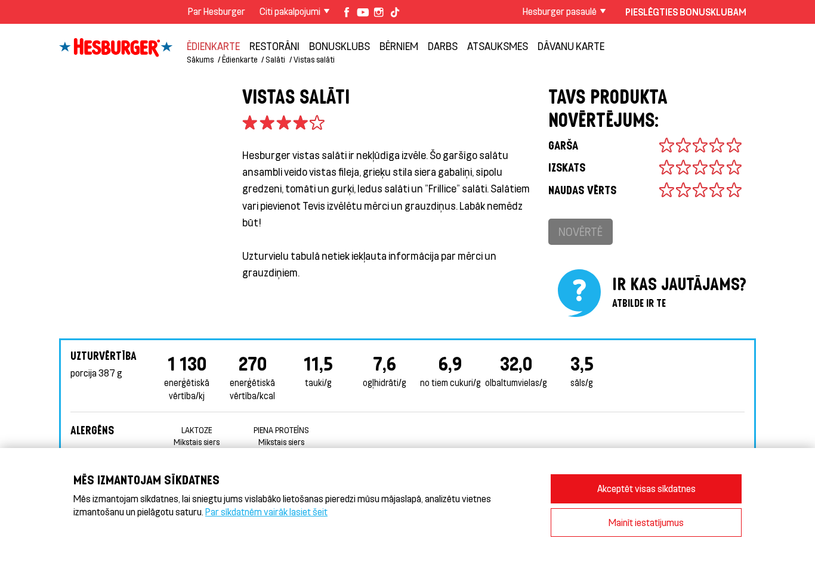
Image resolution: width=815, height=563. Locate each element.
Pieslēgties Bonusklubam (685, 11)
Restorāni (274, 45)
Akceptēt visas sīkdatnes (646, 488)
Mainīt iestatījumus (646, 522)
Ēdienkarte (213, 45)
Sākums (200, 59)
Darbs (443, 45)
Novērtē (580, 231)
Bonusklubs (339, 45)
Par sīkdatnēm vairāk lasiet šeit (266, 511)
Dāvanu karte (571, 45)
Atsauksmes (497, 45)
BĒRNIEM (398, 45)
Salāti (275, 59)
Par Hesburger (216, 11)
